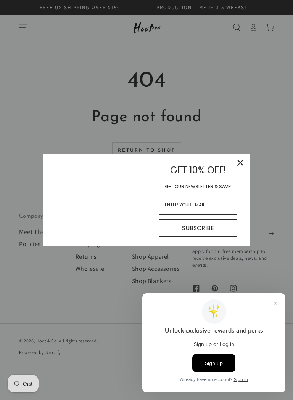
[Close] (240, 163)
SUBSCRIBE (198, 228)
